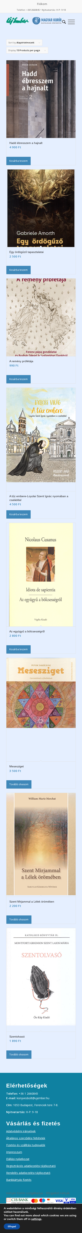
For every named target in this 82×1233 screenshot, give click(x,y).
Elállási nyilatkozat (17, 1159)
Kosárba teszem (18, 161)
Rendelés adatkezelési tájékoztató (28, 1173)
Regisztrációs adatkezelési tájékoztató (31, 1166)
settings (36, 1219)
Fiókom (42, 4)
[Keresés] (64, 21)
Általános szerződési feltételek (25, 1138)
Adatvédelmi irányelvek (21, 1131)
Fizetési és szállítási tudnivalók (25, 1145)
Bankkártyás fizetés (18, 1180)
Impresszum (14, 1152)
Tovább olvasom (18, 784)
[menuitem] (42, 4)
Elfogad (12, 1226)
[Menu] (71, 21)
